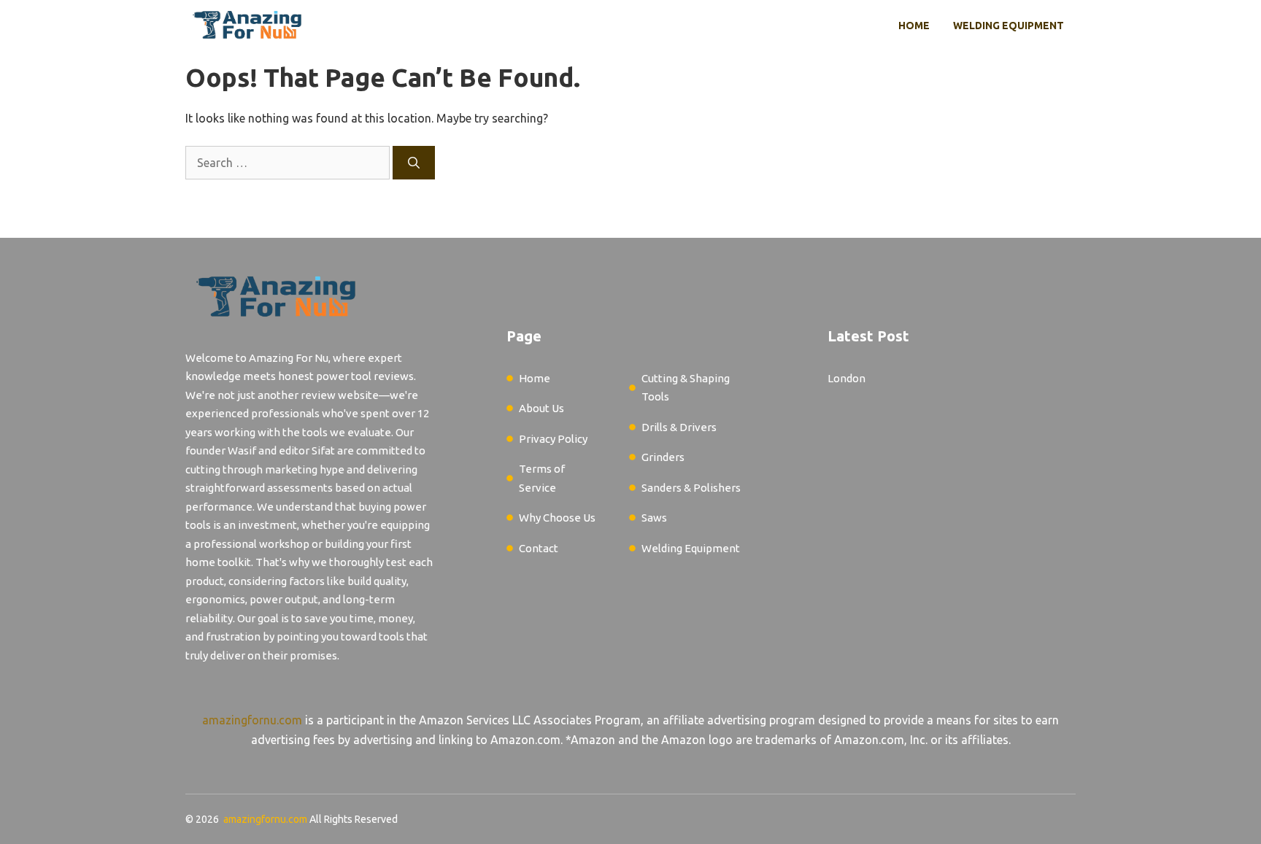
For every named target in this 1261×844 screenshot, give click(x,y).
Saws (654, 517)
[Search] (414, 162)
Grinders (663, 457)
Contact (538, 548)
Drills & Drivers (679, 427)
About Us (541, 408)
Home (914, 25)
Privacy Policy (553, 439)
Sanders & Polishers (691, 487)
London (846, 378)
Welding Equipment (1008, 25)
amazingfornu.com (252, 720)
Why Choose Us (557, 517)
